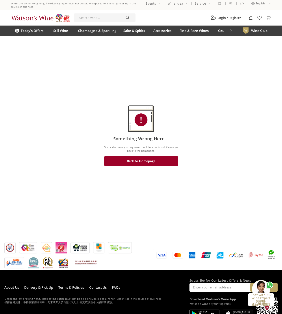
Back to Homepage (141, 161)
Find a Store (231, 4)
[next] (231, 31)
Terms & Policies (71, 287)
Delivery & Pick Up (38, 287)
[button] (225, 17)
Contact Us (98, 287)
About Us (11, 287)
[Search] (127, 18)
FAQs (116, 287)
